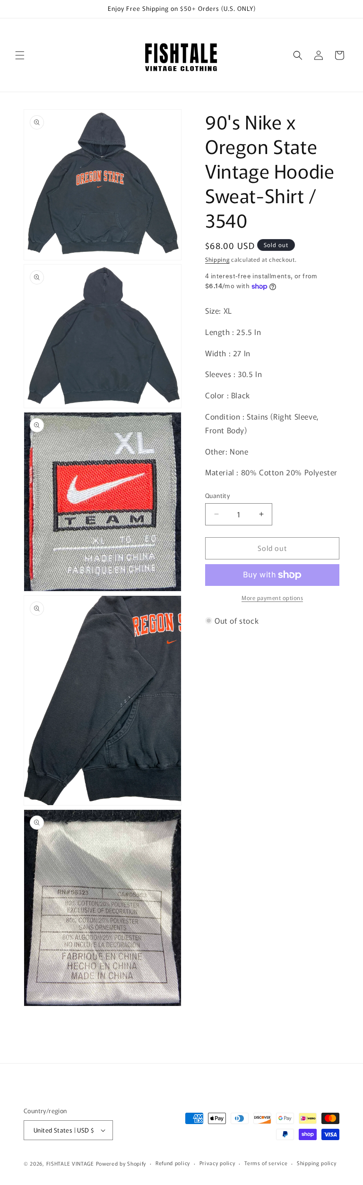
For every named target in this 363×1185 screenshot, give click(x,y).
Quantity (217, 495)
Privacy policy (217, 1163)
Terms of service (265, 1163)
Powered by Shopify (121, 1163)
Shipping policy (317, 1163)
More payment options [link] (272, 597)
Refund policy (173, 1163)
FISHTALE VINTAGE (70, 1163)
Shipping (217, 259)
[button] (19, 55)
